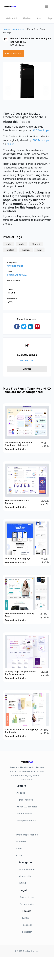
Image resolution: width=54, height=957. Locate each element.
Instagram (27, 931)
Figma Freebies (25, 799)
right (39, 250)
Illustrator (21, 841)
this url (10, 144)
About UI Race (27, 869)
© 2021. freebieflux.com (27, 951)
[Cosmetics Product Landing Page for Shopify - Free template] (27, 715)
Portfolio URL (27, 360)
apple (21, 244)
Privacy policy (27, 904)
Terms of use (27, 897)
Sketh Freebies (25, 813)
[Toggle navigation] (46, 6)
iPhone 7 (36, 244)
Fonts (19, 848)
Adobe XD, (21, 274)
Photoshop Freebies (27, 834)
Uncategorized (18, 29)
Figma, (11, 274)
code (19, 855)
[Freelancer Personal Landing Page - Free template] (27, 599)
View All (27, 369)
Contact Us (25, 876)
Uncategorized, (15, 265)
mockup (26, 250)
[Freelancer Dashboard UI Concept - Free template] (27, 486)
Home (6, 29)
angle (8, 244)
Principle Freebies (26, 820)
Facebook (27, 924)
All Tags (21, 792)
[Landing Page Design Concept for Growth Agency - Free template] (27, 657)
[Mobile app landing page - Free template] (27, 542)
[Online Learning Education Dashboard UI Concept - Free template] (27, 428)
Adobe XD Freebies (27, 806)
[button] (8, 83)
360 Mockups (17, 45)
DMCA (22, 883)
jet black (10, 250)
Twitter (25, 918)
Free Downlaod (13, 53)
